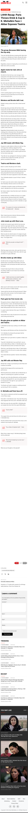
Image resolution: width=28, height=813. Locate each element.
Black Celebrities (11, 798)
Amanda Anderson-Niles (6, 12)
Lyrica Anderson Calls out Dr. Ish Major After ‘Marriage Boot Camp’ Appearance (11, 735)
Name (3, 613)
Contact (14, 801)
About (3, 798)
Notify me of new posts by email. (10, 631)
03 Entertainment (5, 662)
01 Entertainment (5, 644)
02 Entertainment (5, 653)
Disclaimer (21, 801)
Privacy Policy (14, 803)
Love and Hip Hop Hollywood (8, 570)
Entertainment (5, 9)
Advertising (7, 801)
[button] (26, 2)
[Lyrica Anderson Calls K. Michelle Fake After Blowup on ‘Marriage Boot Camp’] (14, 753)
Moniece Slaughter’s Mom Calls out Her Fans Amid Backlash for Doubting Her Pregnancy (13, 786)
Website (3, 625)
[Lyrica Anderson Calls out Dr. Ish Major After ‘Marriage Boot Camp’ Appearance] (14, 727)
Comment (4, 602)
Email (3, 619)
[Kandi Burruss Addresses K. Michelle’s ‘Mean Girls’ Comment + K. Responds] (14, 648)
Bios (24, 798)
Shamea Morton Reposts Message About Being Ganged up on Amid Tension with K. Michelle (12, 680)
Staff (19, 798)
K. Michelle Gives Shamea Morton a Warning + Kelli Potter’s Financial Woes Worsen (13, 689)
